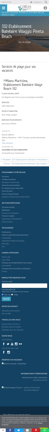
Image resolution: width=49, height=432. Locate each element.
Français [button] (37, 2)
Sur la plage (24, 42)
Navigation (6, 2)
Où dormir (5, 177)
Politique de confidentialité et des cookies (17, 263)
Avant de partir (7, 191)
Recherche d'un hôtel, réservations (34, 378)
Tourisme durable (8, 207)
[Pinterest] (36, 430)
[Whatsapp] (44, 430)
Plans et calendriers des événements (15, 235)
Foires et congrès (8, 216)
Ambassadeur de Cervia (11, 324)
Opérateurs (6, 210)
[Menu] (3, 7)
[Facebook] (10, 430)
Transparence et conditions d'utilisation (16, 269)
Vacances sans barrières (11, 185)
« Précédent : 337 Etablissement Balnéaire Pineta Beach (24, 159)
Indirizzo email (7, 281)
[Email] (27, 430)
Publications (6, 232)
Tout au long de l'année (10, 194)
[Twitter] (18, 430)
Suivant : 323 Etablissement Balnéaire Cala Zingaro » (26, 163)
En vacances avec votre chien (13, 188)
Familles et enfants (9, 179)
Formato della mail (15, 291)
